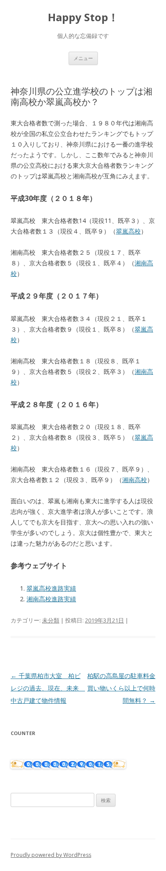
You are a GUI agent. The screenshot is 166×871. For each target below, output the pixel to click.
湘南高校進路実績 (51, 599)
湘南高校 (134, 479)
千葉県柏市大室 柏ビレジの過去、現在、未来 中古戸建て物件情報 (48, 688)
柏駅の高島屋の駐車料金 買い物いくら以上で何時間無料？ (124, 688)
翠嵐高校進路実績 (51, 588)
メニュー (83, 58)
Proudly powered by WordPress (51, 855)
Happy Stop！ (83, 17)
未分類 (50, 620)
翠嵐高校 (128, 231)
